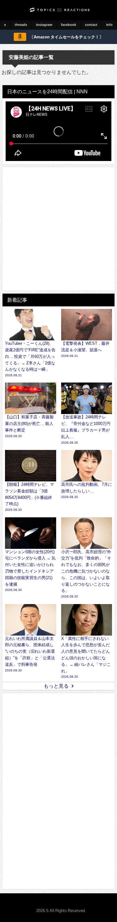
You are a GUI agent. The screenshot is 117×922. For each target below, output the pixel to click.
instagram (44, 25)
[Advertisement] (58, 228)
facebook (68, 25)
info (109, 25)
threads (21, 25)
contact (91, 25)
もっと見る (56, 685)
